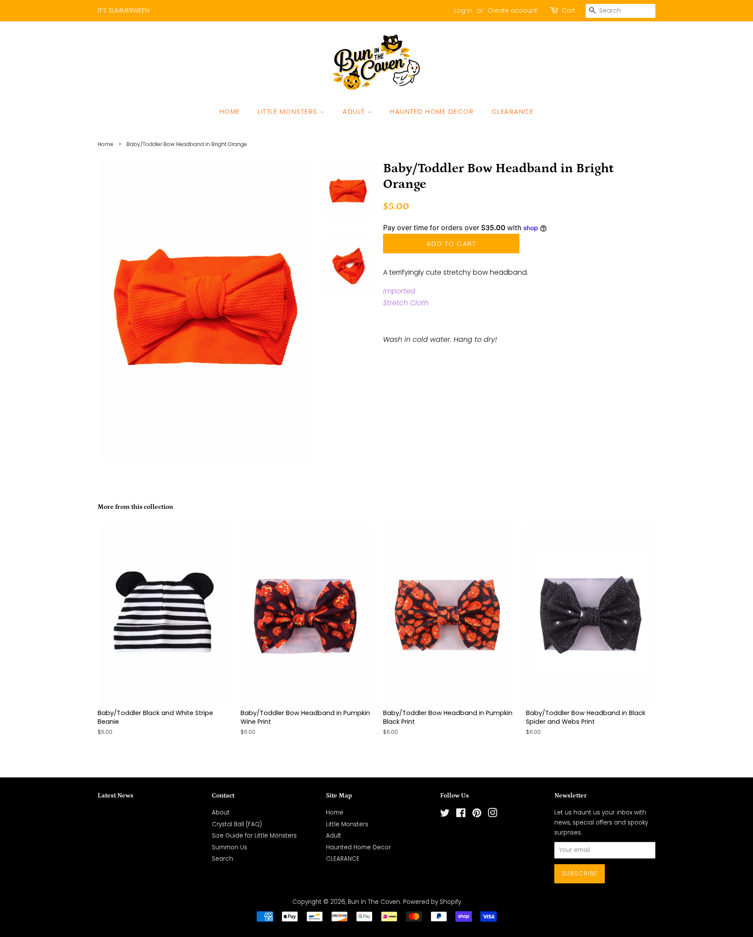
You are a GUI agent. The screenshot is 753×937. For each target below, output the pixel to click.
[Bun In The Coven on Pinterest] (477, 815)
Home (230, 111)
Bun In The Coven (374, 902)
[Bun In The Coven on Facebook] (461, 815)
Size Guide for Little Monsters (254, 835)
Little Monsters (289, 111)
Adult (355, 111)
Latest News (115, 795)
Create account (512, 10)
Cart (568, 10)
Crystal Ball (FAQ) (237, 824)
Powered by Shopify (432, 902)
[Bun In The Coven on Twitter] (445, 815)
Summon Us (229, 847)
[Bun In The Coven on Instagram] (492, 815)
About (221, 812)
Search (222, 859)
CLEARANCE (513, 111)
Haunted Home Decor (432, 111)
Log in (463, 10)
